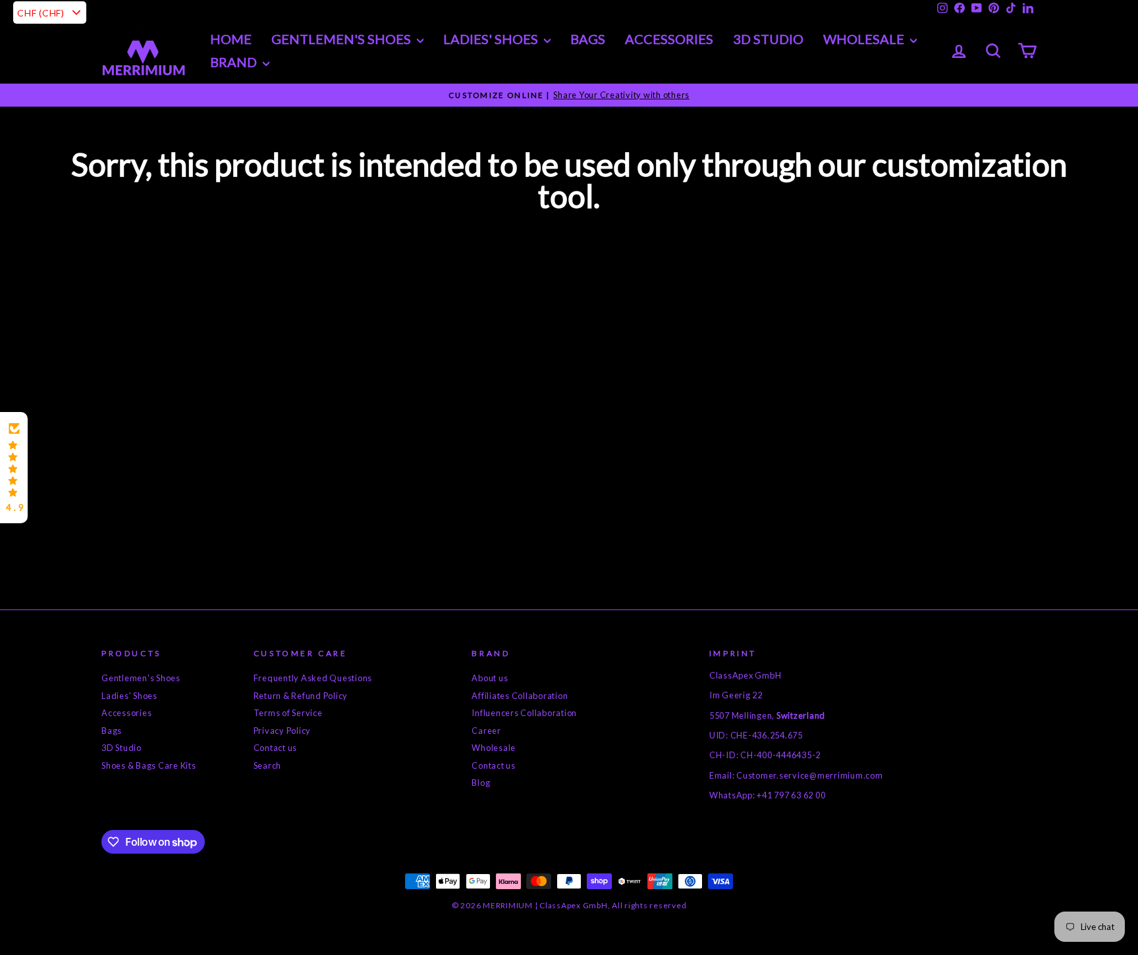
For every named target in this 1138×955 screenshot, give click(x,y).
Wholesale (865, 39)
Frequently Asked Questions (313, 678)
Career (486, 730)
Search (268, 765)
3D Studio (768, 39)
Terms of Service (288, 713)
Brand (234, 62)
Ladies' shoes (492, 39)
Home (231, 39)
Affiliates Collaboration (520, 695)
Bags (587, 39)
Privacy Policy (283, 730)
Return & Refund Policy (301, 695)
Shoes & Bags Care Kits (148, 765)
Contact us (276, 747)
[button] (14, 468)
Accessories (669, 39)
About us (490, 678)
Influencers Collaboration (524, 713)
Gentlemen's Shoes (342, 39)
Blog (481, 782)
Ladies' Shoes (129, 695)
